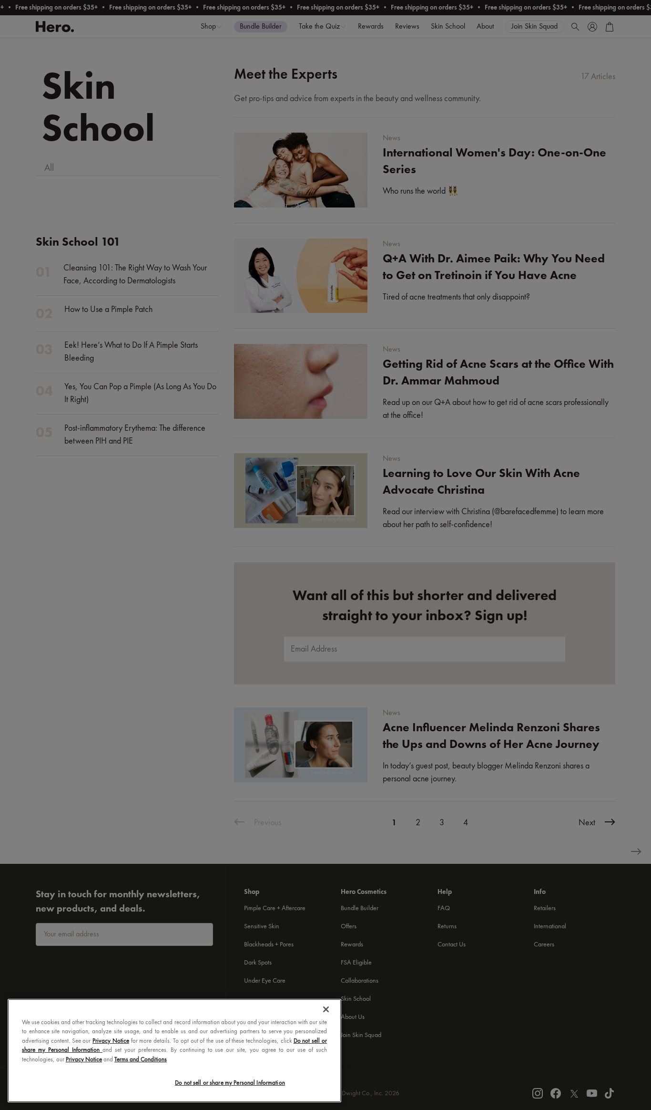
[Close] (325, 1009)
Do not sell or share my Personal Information (230, 1083)
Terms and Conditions (140, 1060)
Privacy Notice (110, 1041)
